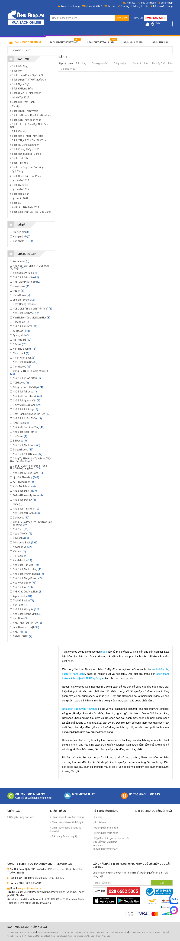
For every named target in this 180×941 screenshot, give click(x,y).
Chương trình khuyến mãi (134, 6)
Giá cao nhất (68, 68)
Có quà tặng (120, 63)
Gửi (162, 882)
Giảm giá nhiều (100, 63)
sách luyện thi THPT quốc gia (86, 678)
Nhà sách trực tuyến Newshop (79, 708)
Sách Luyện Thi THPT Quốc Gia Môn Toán (109, 932)
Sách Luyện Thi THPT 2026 (64, 42)
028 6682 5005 (155, 18)
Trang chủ (15, 50)
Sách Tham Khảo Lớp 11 (102, 936)
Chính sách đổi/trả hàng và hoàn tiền (65, 829)
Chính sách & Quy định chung (68, 817)
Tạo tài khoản (148, 2)
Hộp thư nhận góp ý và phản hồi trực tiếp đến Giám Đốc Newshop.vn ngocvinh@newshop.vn (111, 843)
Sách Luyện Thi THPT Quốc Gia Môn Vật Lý (148, 932)
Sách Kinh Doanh (133, 42)
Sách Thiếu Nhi (160, 42)
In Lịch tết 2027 (93, 6)
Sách (27, 50)
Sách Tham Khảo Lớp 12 (79, 936)
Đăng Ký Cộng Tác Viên (21, 817)
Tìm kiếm (122, 18)
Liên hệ (98, 817)
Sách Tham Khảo (58, 936)
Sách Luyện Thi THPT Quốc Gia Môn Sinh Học (28, 936)
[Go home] (26, 17)
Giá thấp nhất (140, 63)
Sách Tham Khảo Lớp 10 (48, 932)
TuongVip (65, 932)
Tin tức (111, 6)
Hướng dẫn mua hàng (106, 833)
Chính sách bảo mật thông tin (68, 822)
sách (104, 651)
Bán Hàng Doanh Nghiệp (65, 836)
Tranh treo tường (70, 6)
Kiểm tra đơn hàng (163, 6)
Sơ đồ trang (100, 822)
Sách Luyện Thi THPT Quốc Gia (21, 932)
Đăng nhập (166, 2)
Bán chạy (81, 63)
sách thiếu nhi (160, 669)
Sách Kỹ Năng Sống (79, 932)
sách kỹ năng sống (73, 673)
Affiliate (130, 2)
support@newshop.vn (30, 888)
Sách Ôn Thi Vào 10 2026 (100, 42)
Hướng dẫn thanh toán (106, 827)
